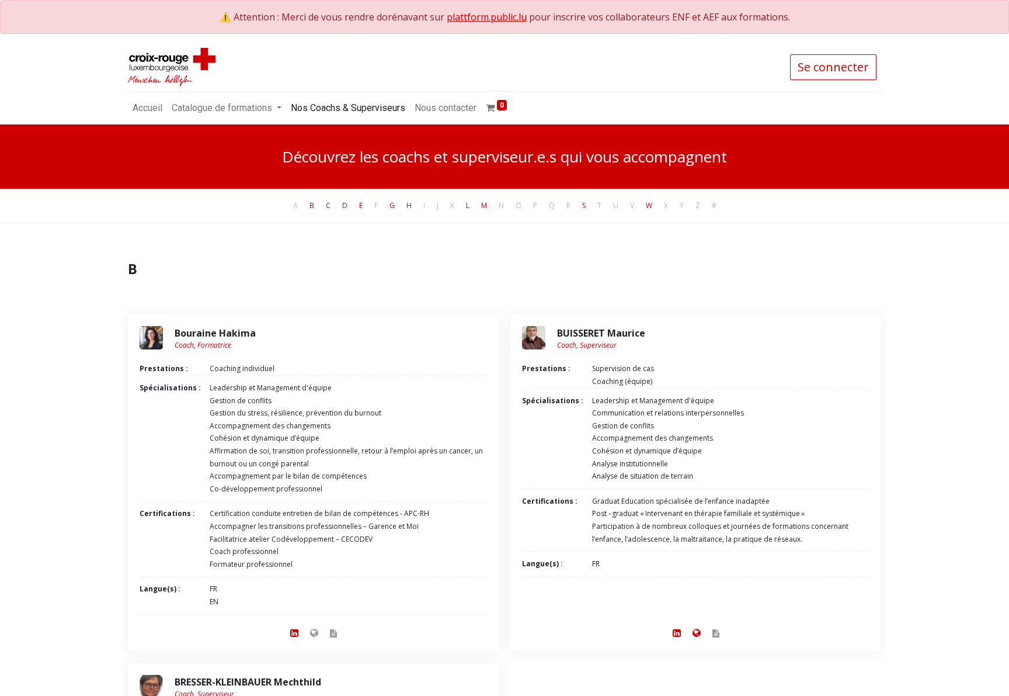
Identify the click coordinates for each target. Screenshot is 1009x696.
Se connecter (833, 67)
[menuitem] (147, 108)
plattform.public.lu (487, 17)
